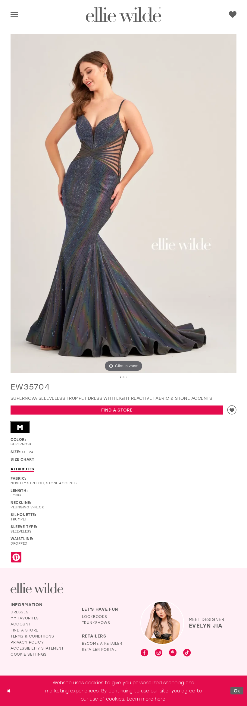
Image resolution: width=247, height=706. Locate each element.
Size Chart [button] (22, 459)
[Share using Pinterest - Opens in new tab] (16, 557)
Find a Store (117, 410)
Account (21, 624)
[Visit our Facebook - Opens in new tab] (144, 653)
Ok (237, 691)
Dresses (19, 611)
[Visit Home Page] (123, 14)
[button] (14, 15)
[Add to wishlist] (231, 410)
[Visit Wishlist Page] (232, 14)
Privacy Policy (27, 642)
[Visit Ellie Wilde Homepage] (37, 588)
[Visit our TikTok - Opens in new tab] (187, 653)
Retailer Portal (99, 649)
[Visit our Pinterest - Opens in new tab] (173, 652)
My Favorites (25, 617)
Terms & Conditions (32, 636)
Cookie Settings (29, 654)
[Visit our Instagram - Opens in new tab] (159, 653)
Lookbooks (94, 616)
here (160, 699)
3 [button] (126, 377)
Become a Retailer (102, 643)
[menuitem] (14, 15)
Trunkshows (96, 622)
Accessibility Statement (37, 648)
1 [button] (120, 377)
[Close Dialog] (9, 690)
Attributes (22, 468)
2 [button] (123, 377)
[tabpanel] (123, 203)
